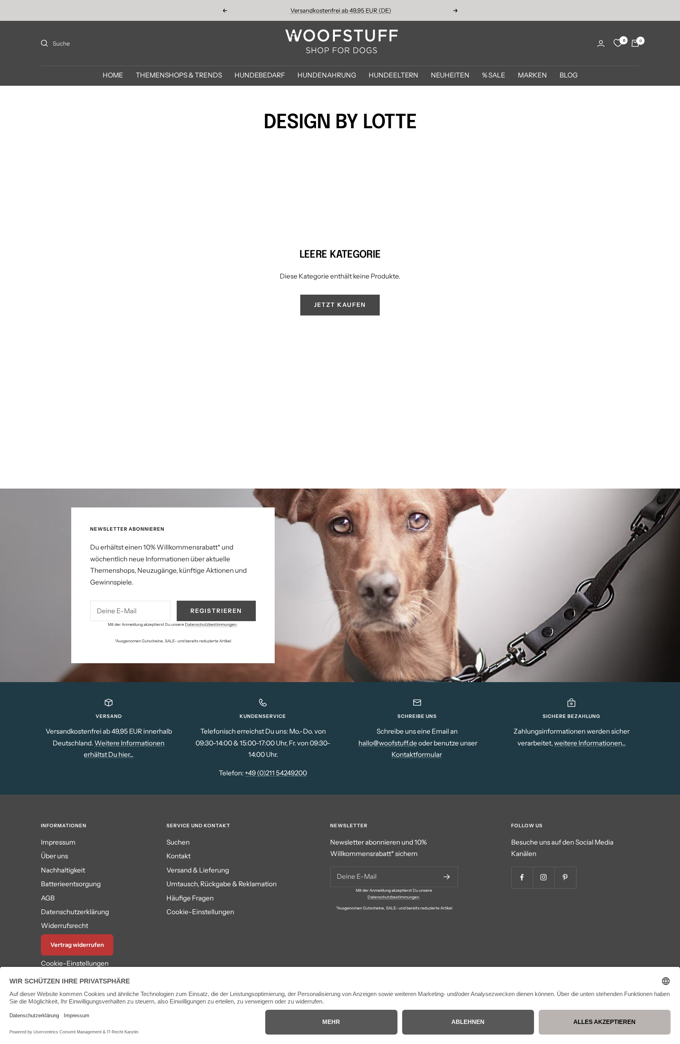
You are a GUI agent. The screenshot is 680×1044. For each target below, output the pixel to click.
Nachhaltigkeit (63, 870)
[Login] (600, 43)
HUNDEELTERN (393, 75)
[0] (618, 43)
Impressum (58, 842)
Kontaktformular (417, 754)
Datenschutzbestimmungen (211, 624)
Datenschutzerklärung (75, 912)
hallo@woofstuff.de (387, 743)
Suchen (178, 842)
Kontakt (178, 856)
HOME (113, 75)
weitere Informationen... (590, 743)
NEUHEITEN (450, 75)
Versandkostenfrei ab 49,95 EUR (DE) (340, 10)
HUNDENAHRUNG (327, 75)
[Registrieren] (446, 877)
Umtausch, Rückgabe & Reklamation (221, 884)
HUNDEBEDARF (260, 75)
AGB (48, 898)
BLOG (569, 75)
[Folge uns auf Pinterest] (565, 877)
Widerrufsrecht (64, 926)
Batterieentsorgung (71, 884)
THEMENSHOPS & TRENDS (179, 75)
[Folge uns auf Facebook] (522, 877)
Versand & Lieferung (197, 870)
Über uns (54, 856)
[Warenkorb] (635, 43)
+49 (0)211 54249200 (276, 773)
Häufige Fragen (190, 898)
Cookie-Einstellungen (75, 963)
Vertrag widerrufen (77, 944)
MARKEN (532, 75)
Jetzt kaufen (340, 304)
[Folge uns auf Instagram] (543, 877)
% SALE (493, 75)
